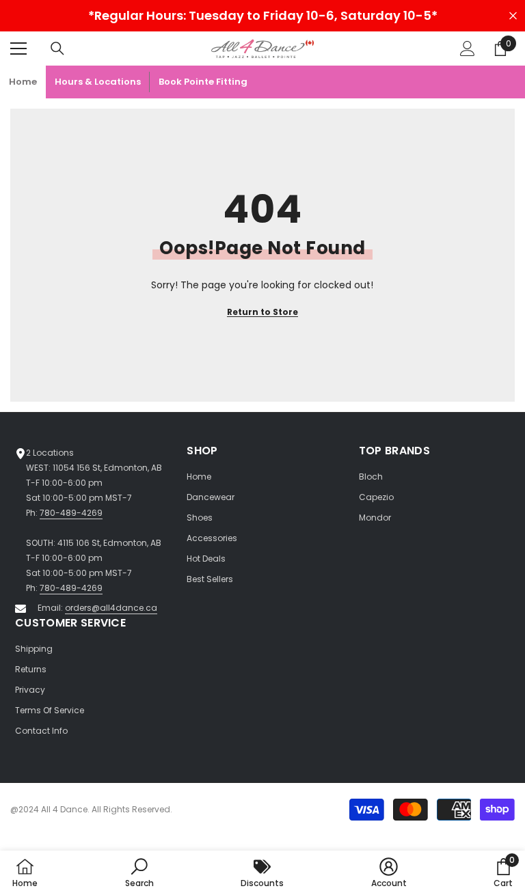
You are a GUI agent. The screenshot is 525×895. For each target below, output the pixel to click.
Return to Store (262, 312)
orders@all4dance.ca (111, 608)
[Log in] (467, 48)
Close (513, 16)
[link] (139, 872)
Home (23, 81)
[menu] (18, 48)
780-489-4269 (71, 513)
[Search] (57, 48)
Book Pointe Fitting (203, 81)
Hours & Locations (98, 81)
